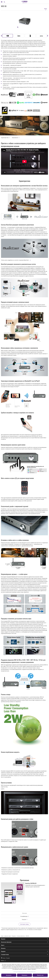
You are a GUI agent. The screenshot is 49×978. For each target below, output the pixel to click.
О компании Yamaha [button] (5, 954)
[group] (7, 35)
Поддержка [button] (3, 951)
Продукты (14, 936)
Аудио (2, 936)
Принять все (40, 975)
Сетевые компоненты (21, 936)
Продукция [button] (3, 939)
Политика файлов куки (31, 971)
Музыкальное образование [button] (6, 942)
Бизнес (2, 960)
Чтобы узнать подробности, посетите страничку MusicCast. (15, 260)
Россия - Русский (6, 958)
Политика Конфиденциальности (20, 971)
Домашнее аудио (8, 936)
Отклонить (24, 975)
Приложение (15, 137)
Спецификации (23, 916)
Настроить (8, 975)
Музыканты (3, 948)
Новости (2, 945)
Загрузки (24, 919)
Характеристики (5, 137)
